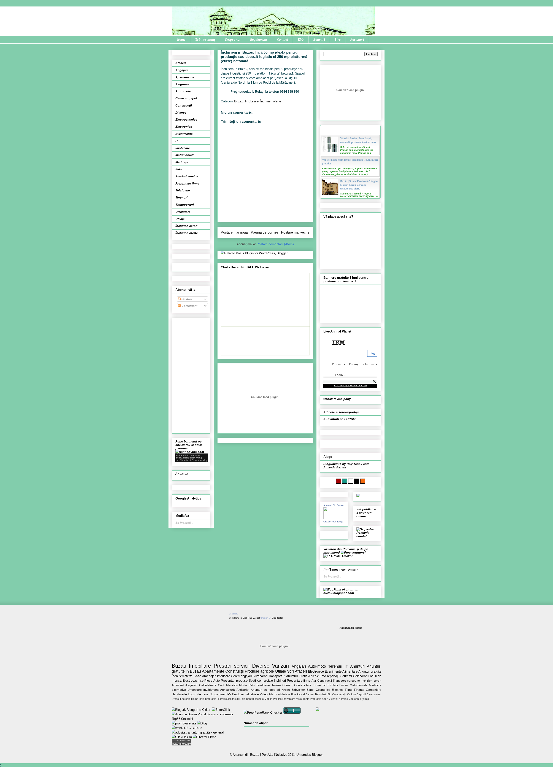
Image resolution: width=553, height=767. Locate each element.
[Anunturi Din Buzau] (334, 518)
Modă (243, 685)
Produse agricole (259, 671)
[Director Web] (182, 737)
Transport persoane (346, 680)
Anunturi (181, 473)
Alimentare (350, 671)
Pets (178, 169)
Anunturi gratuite (369, 671)
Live (337, 39)
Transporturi (184, 204)
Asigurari (182, 84)
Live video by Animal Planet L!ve (350, 385)
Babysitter (298, 689)
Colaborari (360, 676)
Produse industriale (245, 694)
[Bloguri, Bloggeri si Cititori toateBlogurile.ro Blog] (191, 709)
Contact (282, 39)
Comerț (287, 685)
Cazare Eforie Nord (181, 741)
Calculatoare (207, 685)
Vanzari (280, 666)
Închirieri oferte (270, 101)
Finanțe (359, 689)
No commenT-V (220, 694)
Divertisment (374, 694)
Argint (286, 689)
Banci (310, 689)
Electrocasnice (186, 119)
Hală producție (207, 698)
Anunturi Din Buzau (333, 505)
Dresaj (176, 698)
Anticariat (243, 689)
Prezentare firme (187, 183)
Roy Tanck (354, 464)
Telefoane (182, 190)
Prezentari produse (234, 680)
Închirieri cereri (186, 226)
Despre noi (232, 39)
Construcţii (183, 105)
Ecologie (185, 698)
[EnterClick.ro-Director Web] (221, 709)
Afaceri (180, 63)
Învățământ (211, 689)
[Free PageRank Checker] (263, 712)
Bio (329, 694)
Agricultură (227, 689)
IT (176, 141)
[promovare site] (184, 723)
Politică (277, 698)
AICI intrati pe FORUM (339, 419)
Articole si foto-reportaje (341, 412)
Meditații (181, 162)
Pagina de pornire (264, 232)
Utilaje (180, 219)
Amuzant (178, 685)
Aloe (293, 694)
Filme (349, 689)
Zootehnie (355, 698)
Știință (365, 698)
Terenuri (181, 197)
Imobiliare (252, 101)
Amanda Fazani (334, 467)
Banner (310, 694)
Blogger (317, 754)
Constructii (324, 680)
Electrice (337, 689)
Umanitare (182, 211)
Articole (313, 676)
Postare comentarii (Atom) (275, 244)
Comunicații (339, 694)
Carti (221, 685)
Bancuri (319, 39)
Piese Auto (212, 680)
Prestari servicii (186, 176)
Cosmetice (323, 689)
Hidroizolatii (224, 698)
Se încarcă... (184, 522)
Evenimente (184, 133)
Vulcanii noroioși (338, 698)
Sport (325, 698)
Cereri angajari (186, 98)
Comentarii (189, 305)
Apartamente (184, 77)
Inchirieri (280, 680)
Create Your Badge (333, 521)
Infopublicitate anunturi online (366, 513)
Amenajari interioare (216, 676)
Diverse (180, 112)
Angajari (181, 70)
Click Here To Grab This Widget (244, 618)
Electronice (183, 126)
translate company (337, 399)
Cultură (351, 694)
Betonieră (321, 694)
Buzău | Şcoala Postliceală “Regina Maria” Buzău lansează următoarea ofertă (359, 185)
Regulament (258, 39)
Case (197, 676)
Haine (194, 698)
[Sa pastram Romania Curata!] (367, 536)
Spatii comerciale (261, 680)
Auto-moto (183, 91)
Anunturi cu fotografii (265, 689)
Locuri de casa (198, 694)
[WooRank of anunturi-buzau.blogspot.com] (350, 593)
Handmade (179, 694)
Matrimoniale (184, 155)
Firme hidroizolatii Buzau (330, 685)
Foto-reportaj (329, 676)
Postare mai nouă (234, 232)
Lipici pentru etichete (251, 698)
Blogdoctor (277, 618)
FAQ (301, 39)
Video (264, 694)
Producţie (315, 698)
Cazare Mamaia (181, 744)
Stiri (290, 671)
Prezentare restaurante (295, 698)
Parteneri (357, 39)
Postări (186, 299)
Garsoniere (373, 689)
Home (181, 39)
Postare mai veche (295, 232)
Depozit (361, 694)
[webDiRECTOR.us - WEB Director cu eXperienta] (187, 728)
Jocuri (235, 698)
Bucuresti (345, 676)
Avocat (301, 694)
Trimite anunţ (205, 39)
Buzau (238, 101)
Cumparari (260, 676)
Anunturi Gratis (296, 676)
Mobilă (268, 698)
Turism (276, 685)
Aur (313, 680)
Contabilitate (302, 685)
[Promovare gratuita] (204, 719)
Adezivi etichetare (279, 694)
